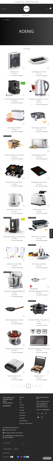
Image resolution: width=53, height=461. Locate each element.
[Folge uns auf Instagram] (42, 413)
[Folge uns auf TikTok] (42, 417)
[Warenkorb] (49, 9)
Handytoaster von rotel (38, 209)
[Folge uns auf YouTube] (38, 417)
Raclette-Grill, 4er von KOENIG (38, 127)
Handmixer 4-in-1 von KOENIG (14, 264)
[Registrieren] (23, 443)
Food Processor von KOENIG (39, 264)
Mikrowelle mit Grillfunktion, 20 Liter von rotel (39, 348)
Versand (21, 405)
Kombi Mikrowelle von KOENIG (38, 155)
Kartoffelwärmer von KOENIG (39, 71)
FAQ (21, 399)
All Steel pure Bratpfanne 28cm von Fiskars (39, 291)
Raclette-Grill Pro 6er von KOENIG (14, 182)
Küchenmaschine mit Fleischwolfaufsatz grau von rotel (14, 291)
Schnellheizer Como (14, 71)
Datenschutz (23, 415)
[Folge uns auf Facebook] (38, 413)
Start (4, 19)
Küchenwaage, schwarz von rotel (39, 182)
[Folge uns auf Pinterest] (46, 413)
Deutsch (16, 449)
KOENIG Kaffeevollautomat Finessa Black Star (14, 236)
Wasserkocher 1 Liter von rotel (14, 209)
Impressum (22, 412)
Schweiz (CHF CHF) (7, 449)
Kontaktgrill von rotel (39, 376)
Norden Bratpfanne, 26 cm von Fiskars (14, 320)
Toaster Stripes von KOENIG (14, 127)
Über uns (22, 407)
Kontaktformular (23, 420)
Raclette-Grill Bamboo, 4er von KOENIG (14, 155)
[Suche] (6, 9)
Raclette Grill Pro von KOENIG (39, 236)
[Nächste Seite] (40, 386)
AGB (21, 402)
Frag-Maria (22, 418)
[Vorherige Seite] (13, 386)
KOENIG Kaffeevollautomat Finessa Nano (14, 99)
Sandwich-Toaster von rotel (14, 376)
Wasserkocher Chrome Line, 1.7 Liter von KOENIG (39, 99)
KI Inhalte (22, 410)
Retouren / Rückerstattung (26, 423)
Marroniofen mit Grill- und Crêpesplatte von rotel (39, 320)
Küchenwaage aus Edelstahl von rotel (14, 348)
